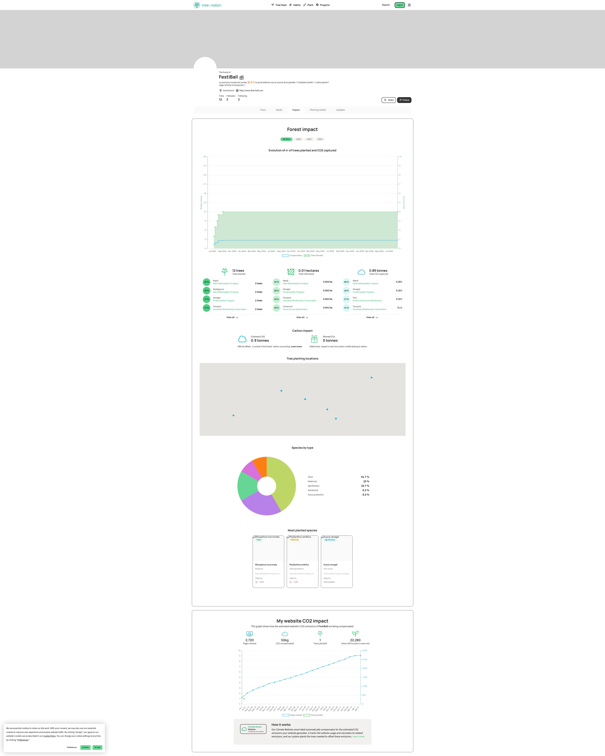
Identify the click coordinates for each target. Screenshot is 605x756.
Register (386, 4)
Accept (97, 747)
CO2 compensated (285, 643)
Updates (340, 110)
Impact (296, 110)
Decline (85, 747)
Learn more (296, 346)
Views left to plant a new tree (355, 643)
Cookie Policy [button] (49, 736)
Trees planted (320, 643)
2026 (298, 139)
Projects (325, 5)
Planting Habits (318, 110)
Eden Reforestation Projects (225, 283)
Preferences (72, 747)
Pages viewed (249, 643)
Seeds (279, 110)
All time (286, 139)
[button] (305, 399)
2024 (320, 139)
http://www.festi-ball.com (251, 90)
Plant (310, 5)
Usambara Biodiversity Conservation (229, 309)
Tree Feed (281, 5)
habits (297, 5)
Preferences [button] (22, 740)
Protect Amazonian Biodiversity (367, 300)
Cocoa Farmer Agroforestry (295, 309)
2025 (309, 139)
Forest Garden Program (223, 300)
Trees (263, 110)
